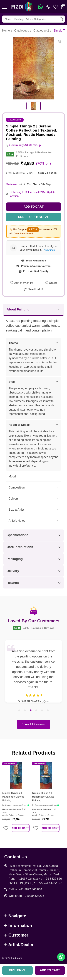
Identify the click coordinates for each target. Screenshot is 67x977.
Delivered (12, 184)
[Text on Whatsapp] (40, 7)
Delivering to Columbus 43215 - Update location (32, 194)
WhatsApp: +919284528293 (26, 895)
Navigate (17, 915)
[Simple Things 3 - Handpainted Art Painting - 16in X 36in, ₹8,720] (16, 775)
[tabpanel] (33, 106)
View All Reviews (34, 724)
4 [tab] (36, 710)
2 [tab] (25, 710)
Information (20, 925)
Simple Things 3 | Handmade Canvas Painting (13, 796)
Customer (18, 935)
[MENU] (4, 6)
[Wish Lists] (55, 7)
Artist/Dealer (20, 944)
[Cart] (63, 7)
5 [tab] (42, 710)
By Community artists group (14, 805)
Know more (49, 250)
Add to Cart (34, 206)
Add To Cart (20, 828)
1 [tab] (19, 710)
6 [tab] (48, 710)
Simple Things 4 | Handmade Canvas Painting (43, 796)
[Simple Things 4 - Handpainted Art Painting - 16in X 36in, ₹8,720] (45, 775)
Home (6, 30)
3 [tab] (31, 710)
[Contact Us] (49, 7)
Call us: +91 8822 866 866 (25, 889)
